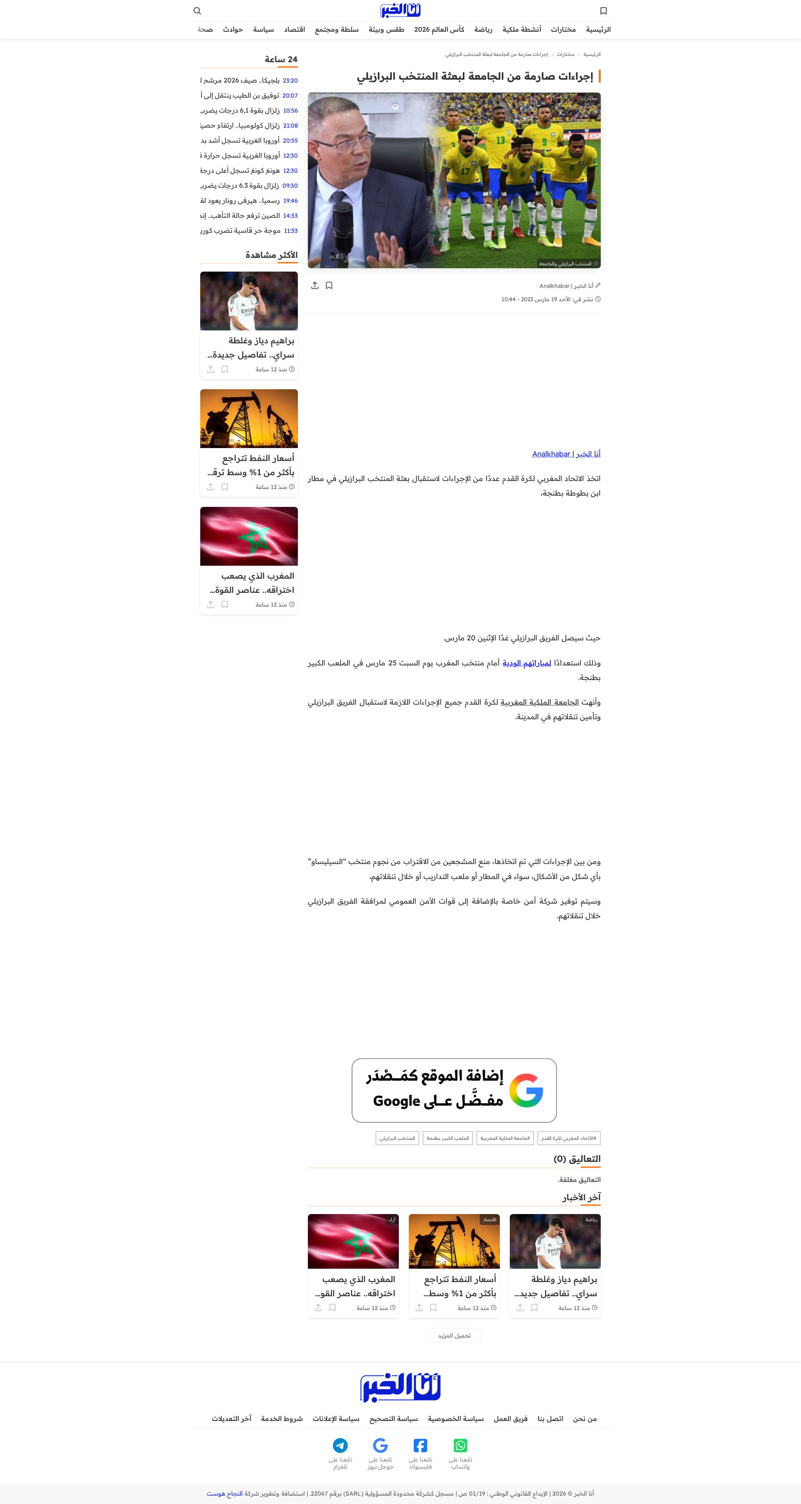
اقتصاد (294, 29)
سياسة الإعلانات (336, 1418)
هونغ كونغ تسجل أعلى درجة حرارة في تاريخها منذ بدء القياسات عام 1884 (240, 170)
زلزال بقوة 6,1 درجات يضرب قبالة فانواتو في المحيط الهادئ (240, 110)
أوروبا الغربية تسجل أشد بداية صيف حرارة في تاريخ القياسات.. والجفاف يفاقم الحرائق (240, 140)
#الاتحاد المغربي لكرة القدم (569, 1138)
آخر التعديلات (231, 1418)
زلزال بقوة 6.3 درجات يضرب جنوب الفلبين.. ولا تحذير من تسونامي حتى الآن (239, 185)
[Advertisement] (454, 384)
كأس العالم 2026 (439, 29)
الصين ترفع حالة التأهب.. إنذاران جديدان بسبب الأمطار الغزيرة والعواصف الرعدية (240, 215)
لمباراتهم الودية (527, 662)
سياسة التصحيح (394, 1418)
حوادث (233, 29)
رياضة (483, 29)
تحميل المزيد (454, 1335)
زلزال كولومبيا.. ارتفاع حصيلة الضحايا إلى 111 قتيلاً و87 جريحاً (240, 125)
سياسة (263, 29)
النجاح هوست (225, 1493)
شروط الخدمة (282, 1418)
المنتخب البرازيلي (397, 1138)
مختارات (563, 29)
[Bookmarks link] (604, 11)
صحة (205, 29)
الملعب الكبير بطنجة (448, 1138)
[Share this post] (315, 285)
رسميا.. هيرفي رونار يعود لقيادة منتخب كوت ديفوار (240, 200)
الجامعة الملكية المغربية (540, 701)
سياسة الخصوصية (456, 1418)
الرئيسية (598, 29)
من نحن (585, 1418)
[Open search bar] (197, 11)
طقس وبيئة (386, 29)
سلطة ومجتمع (337, 29)
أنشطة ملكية (522, 29)
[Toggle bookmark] (329, 285)
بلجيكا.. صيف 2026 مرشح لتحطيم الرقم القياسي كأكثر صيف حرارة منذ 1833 (240, 80)
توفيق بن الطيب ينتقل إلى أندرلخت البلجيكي (239, 95)
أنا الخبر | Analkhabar (567, 285)
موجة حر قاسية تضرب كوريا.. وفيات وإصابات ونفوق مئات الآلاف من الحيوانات (240, 230)
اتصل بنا (550, 1418)
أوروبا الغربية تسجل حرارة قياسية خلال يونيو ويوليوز (240, 155)
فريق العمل (511, 1418)
